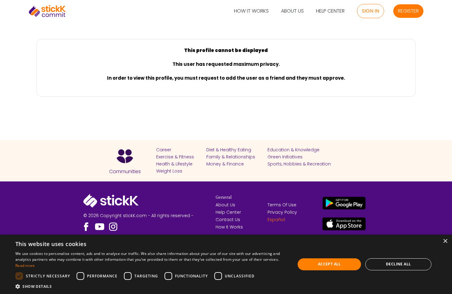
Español (276, 220)
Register (408, 10)
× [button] (445, 241)
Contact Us (228, 220)
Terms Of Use (282, 205)
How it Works (251, 11)
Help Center (330, 11)
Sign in (370, 10)
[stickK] (47, 11)
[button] (151, 286)
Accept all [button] (329, 264)
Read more (25, 265)
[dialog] (226, 264)
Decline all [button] (398, 264)
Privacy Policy (282, 212)
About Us (292, 11)
